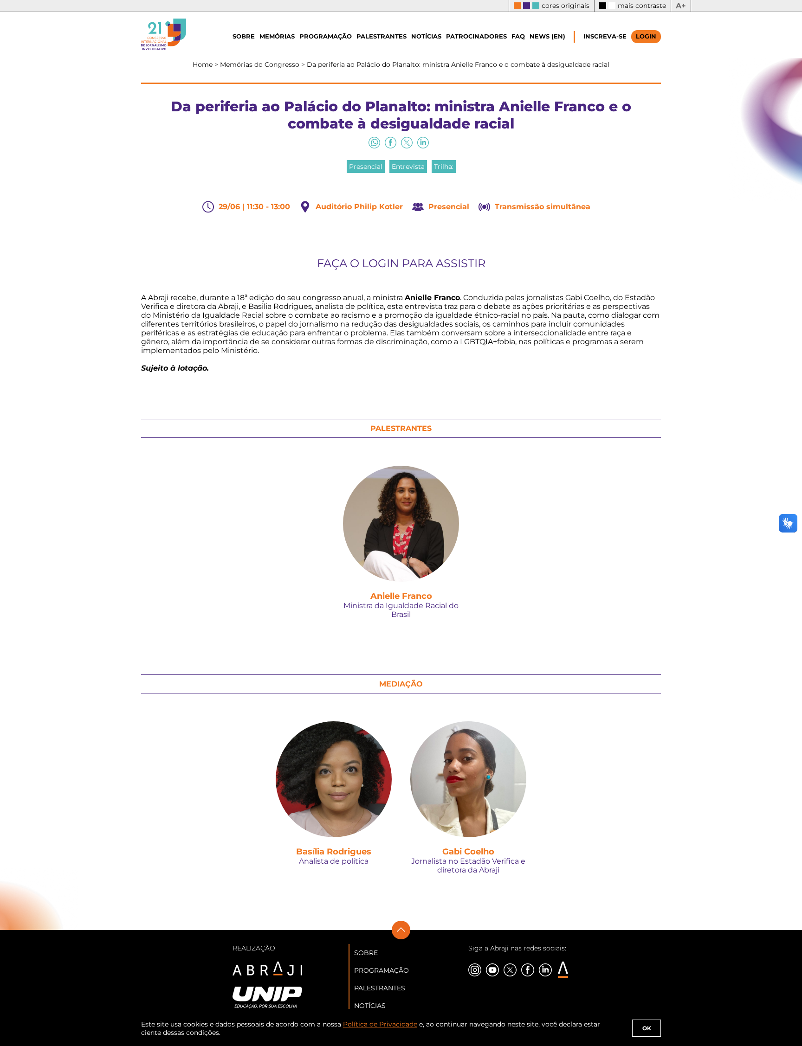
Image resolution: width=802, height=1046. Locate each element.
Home (203, 64)
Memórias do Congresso (260, 64)
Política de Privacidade (380, 1024)
